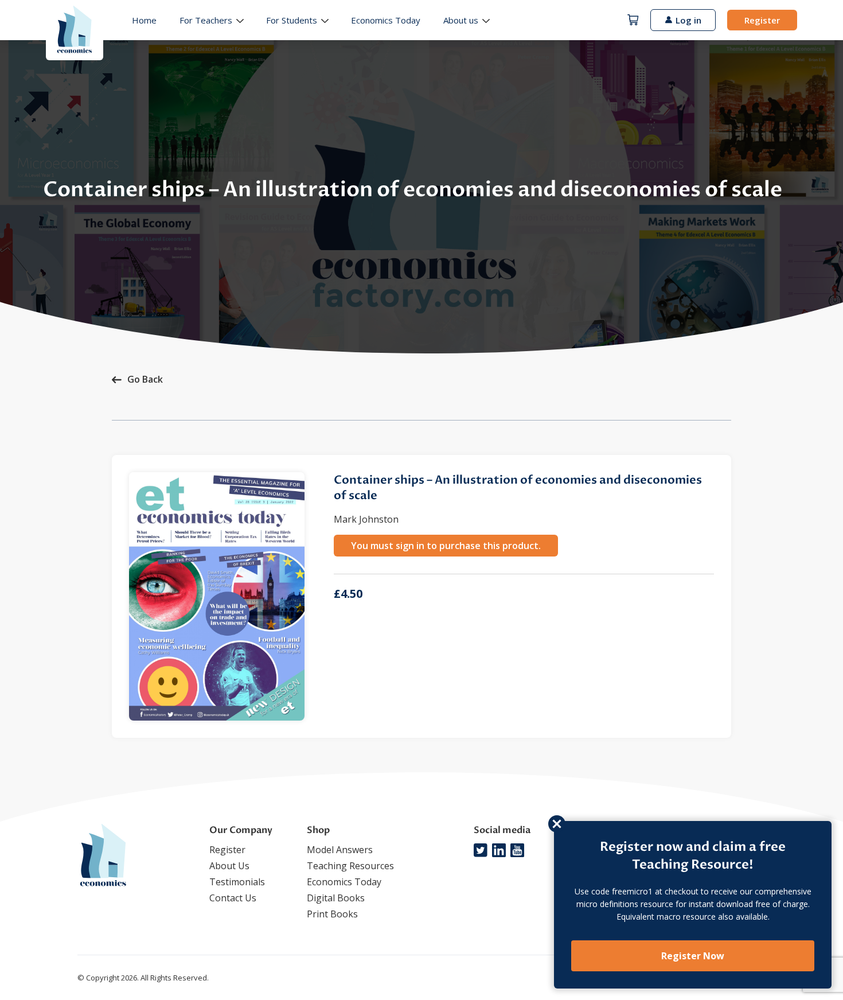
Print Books (332, 914)
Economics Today (385, 20)
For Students (291, 20)
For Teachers (205, 20)
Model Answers (340, 849)
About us (460, 20)
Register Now (692, 956)
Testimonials (237, 882)
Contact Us (232, 898)
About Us (229, 865)
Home (144, 20)
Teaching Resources (350, 865)
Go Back (145, 379)
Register (762, 20)
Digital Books (336, 898)
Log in (688, 20)
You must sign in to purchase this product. (446, 545)
